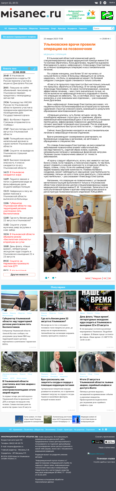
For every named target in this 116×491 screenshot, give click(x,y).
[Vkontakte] (96, 3)
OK (109, 278)
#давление (44, 376)
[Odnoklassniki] (101, 3)
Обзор (30, 374)
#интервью (54, 376)
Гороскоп (83, 28)
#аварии (5, 378)
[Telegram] (104, 3)
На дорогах (72, 28)
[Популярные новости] (34, 68)
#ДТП (12, 378)
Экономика (44, 28)
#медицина (64, 376)
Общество (33, 28)
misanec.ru (12, 458)
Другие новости (19, 274)
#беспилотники (7, 315)
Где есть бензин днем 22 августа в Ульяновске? (54, 320)
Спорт (53, 28)
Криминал (12, 28)
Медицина (44, 374)
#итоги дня (83, 376)
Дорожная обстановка (9, 374)
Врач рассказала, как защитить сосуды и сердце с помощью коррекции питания (57, 382)
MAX (87, 278)
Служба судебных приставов (104, 462)
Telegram (97, 278)
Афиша (82, 313)
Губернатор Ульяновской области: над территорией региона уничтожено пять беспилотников (17, 322)
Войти (112, 2)
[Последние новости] (29, 68)
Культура (62, 28)
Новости (13, 313)
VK (104, 278)
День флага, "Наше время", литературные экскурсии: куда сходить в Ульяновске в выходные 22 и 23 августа (95, 321)
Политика (23, 28)
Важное (5, 313)
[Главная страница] (32, 11)
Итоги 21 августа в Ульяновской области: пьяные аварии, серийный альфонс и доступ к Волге (96, 383)
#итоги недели (22, 378)
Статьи (29, 313)
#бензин (44, 315)
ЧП (5, 28)
